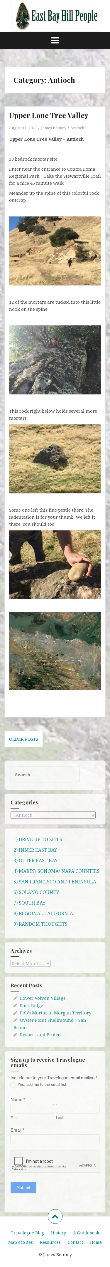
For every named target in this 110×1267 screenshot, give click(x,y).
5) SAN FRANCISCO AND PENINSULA (54, 881)
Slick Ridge (31, 1005)
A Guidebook (86, 1233)
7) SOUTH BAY (29, 903)
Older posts (23, 739)
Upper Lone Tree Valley (48, 115)
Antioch (77, 127)
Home (96, 1242)
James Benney (53, 127)
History (58, 1233)
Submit (23, 1187)
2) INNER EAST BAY (35, 850)
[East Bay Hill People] (55, 15)
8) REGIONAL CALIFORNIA (43, 913)
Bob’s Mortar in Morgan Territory (55, 1013)
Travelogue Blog (27, 1233)
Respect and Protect (41, 1034)
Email (17, 1129)
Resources (50, 1242)
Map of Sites (20, 1242)
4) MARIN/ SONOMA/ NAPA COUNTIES (56, 871)
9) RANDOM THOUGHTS (40, 924)
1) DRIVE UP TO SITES (37, 839)
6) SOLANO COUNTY (36, 892)
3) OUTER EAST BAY (35, 860)
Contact (75, 1242)
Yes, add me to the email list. (41, 1084)
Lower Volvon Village (43, 998)
